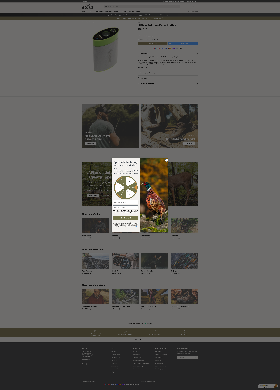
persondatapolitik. (128, 227)
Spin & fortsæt (126, 218)
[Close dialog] (166, 160)
